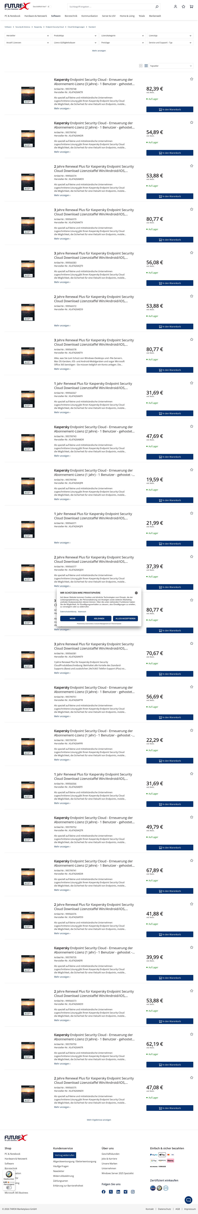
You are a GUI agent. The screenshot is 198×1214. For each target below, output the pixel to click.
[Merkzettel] (183, 6)
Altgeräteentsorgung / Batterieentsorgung (74, 1161)
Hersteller (10, 35)
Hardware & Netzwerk (16, 1158)
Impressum (190, 1209)
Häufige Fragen (61, 1166)
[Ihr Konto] (175, 6)
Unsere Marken (109, 1163)
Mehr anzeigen (99, 50)
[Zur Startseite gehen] (17, 6)
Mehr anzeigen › (62, 108)
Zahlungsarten (60, 1180)
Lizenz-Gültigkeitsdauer (64, 42)
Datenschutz (164, 1209)
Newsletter (58, 1171)
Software (9, 1163)
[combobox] (110, 6)
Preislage (105, 42)
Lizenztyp (153, 35)
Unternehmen (109, 1168)
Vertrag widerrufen (64, 1155)
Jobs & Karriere (109, 1158)
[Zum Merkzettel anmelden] (191, 79)
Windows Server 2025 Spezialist (118, 1173)
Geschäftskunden (110, 1153)
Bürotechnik (11, 1168)
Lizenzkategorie (108, 35)
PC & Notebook (12, 1153)
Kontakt (150, 1209)
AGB (178, 1209)
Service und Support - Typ (160, 42)
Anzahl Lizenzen (13, 42)
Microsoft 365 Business (16, 1192)
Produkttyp (59, 35)
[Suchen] (157, 6)
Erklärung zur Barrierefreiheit (68, 1185)
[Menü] (13, 1171)
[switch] (9, 1187)
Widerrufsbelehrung (63, 1175)
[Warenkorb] (190, 6)
